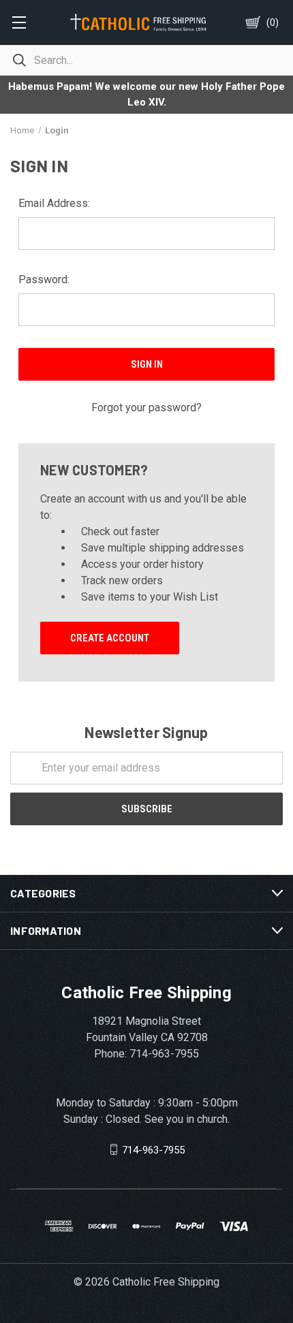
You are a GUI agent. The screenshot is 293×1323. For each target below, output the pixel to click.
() (272, 22)
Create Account (109, 638)
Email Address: (54, 203)
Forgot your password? (146, 407)
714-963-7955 (153, 1149)
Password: (44, 279)
